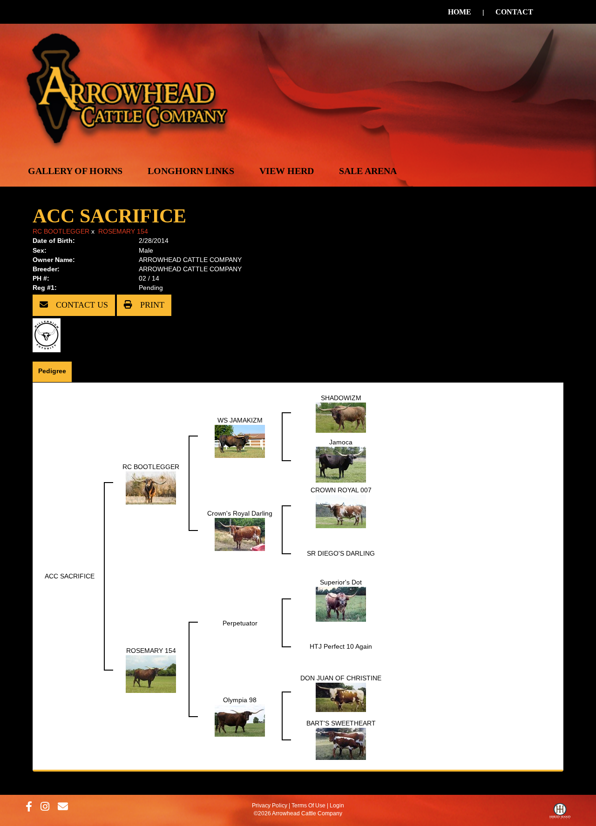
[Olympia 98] (240, 720)
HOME (459, 12)
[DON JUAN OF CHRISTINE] (341, 696)
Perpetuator (240, 623)
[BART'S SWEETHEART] (341, 743)
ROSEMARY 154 (123, 231)
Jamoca (340, 442)
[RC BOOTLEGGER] (151, 487)
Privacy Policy (269, 805)
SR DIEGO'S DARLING (341, 553)
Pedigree (52, 371)
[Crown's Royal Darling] (240, 533)
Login (337, 805)
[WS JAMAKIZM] (240, 440)
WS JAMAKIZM (240, 420)
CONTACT (514, 12)
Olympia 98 (240, 700)
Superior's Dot (341, 582)
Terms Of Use (308, 805)
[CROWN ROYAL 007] (341, 510)
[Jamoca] (341, 464)
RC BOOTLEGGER (61, 231)
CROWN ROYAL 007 (341, 490)
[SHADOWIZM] (341, 417)
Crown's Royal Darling (239, 513)
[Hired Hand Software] (559, 813)
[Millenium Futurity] (49, 334)
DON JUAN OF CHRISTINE (340, 678)
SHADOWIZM (341, 398)
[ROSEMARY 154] (151, 673)
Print (151, 304)
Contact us (81, 304)
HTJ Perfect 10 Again (341, 646)
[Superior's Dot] (341, 603)
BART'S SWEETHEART (341, 723)
